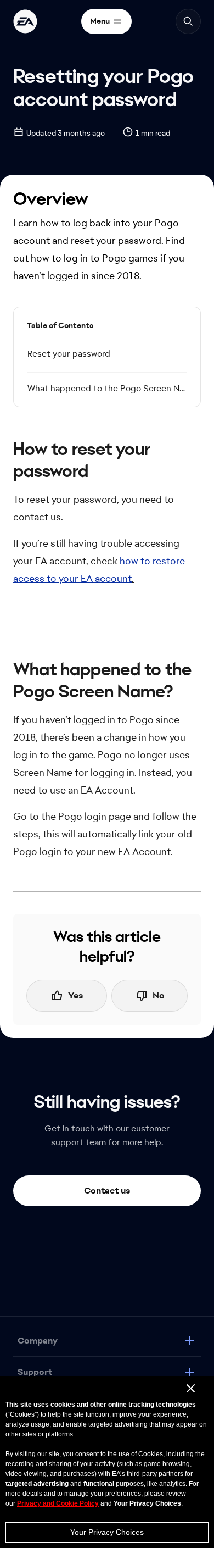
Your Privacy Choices (107, 1532)
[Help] (25, 21)
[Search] (188, 21)
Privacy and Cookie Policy (58, 1503)
